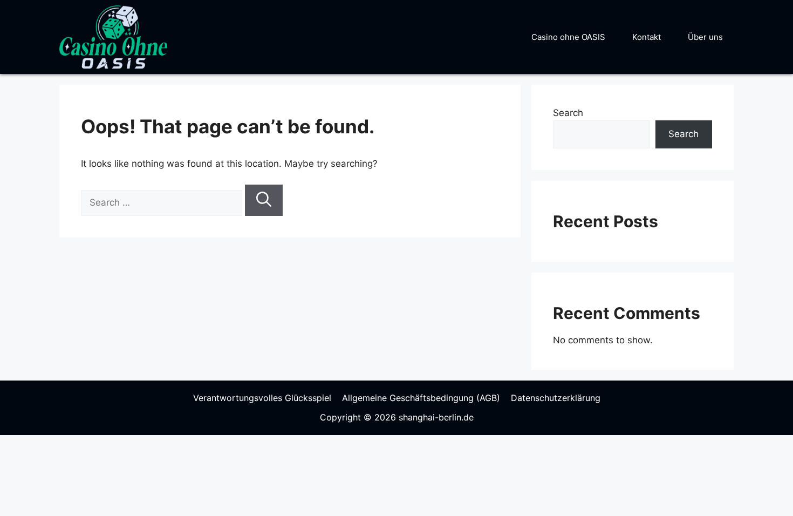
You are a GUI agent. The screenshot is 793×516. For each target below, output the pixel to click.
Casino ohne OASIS (568, 37)
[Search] (264, 200)
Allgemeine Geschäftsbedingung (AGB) (421, 397)
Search (568, 112)
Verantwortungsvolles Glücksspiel (262, 397)
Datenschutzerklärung (555, 397)
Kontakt (646, 37)
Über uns (705, 37)
